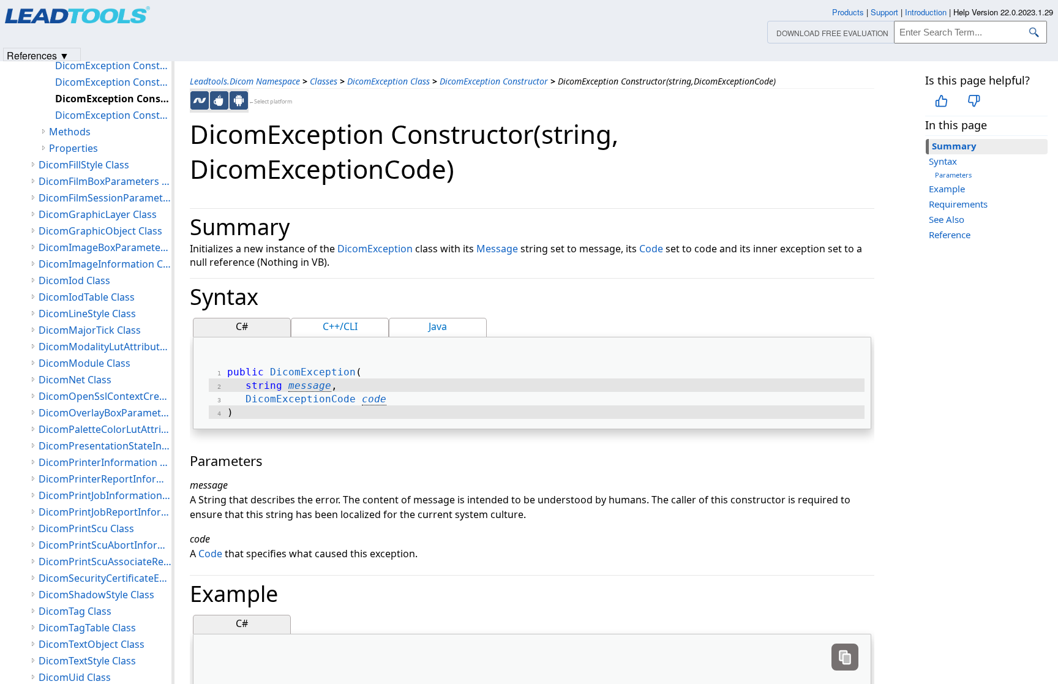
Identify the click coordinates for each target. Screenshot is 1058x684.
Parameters (953, 174)
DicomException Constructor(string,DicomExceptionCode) (113, 98)
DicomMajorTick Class (90, 330)
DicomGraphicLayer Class (98, 214)
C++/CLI (340, 326)
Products (848, 12)
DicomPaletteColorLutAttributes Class (105, 429)
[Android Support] (239, 100)
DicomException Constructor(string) (113, 82)
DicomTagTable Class (87, 627)
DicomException (375, 248)
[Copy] (844, 657)
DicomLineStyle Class (87, 313)
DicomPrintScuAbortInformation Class (105, 545)
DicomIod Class (74, 280)
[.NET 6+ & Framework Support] (199, 100)
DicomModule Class (84, 363)
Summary (954, 146)
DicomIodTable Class (87, 297)
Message (497, 248)
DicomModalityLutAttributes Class (105, 346)
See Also (946, 219)
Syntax (943, 161)
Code (651, 248)
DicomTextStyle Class (87, 660)
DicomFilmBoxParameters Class (105, 181)
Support (884, 12)
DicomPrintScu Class (86, 528)
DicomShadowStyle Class (96, 594)
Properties (73, 148)
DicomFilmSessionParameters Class (105, 198)
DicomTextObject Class (91, 644)
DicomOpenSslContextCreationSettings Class (105, 396)
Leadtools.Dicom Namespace (245, 81)
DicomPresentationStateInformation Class (105, 446)
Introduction (926, 12)
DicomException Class (388, 81)
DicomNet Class (75, 379)
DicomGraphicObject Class (100, 231)
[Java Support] (219, 100)
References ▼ (38, 54)
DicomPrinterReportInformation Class (105, 479)
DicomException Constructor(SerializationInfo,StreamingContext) (113, 65)
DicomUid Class (75, 677)
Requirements (958, 204)
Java (438, 326)
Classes (323, 81)
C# (242, 326)
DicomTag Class (75, 611)
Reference (949, 234)
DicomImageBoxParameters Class (105, 247)
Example (947, 188)
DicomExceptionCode (301, 399)
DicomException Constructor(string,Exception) (113, 115)
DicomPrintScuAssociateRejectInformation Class (105, 561)
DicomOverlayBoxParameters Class (105, 412)
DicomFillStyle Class (84, 164)
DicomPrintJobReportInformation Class (105, 512)
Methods (70, 131)
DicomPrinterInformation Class (105, 462)
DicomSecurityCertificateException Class (105, 578)
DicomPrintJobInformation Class (105, 495)
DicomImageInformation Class (105, 264)
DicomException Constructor (494, 81)
